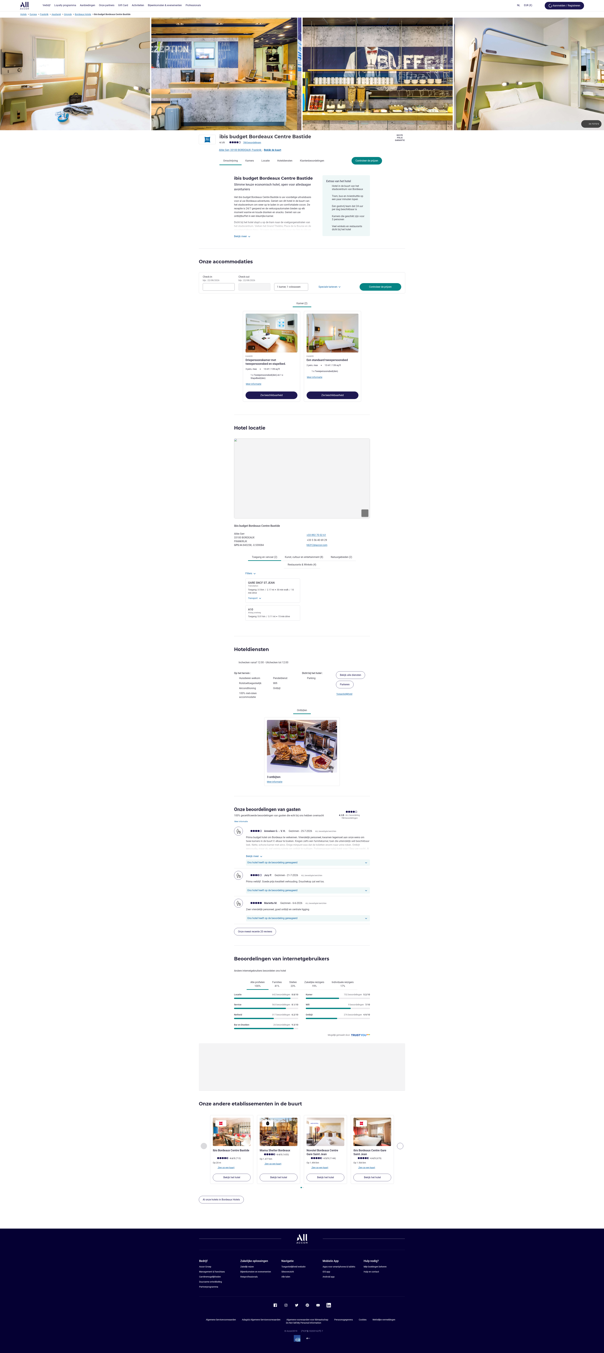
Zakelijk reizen (247, 1266)
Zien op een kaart (226, 1167)
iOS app (326, 1271)
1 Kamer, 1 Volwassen (289, 286)
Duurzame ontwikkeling (210, 1281)
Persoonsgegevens (343, 1319)
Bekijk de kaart (272, 149)
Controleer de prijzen (366, 160)
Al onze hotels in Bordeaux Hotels (221, 1199)
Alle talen (285, 1276)
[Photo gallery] (302, 74)
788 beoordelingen (252, 142)
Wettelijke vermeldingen (383, 1319)
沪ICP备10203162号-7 (312, 1331)
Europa (33, 14)
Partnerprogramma (208, 1287)
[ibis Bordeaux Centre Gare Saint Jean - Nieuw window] (372, 1132)
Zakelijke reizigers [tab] (314, 984)
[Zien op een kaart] (302, 478)
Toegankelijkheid (344, 694)
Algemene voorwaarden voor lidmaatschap (307, 1319)
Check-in (211, 278)
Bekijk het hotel (231, 1177)
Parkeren (345, 684)
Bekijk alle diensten (350, 675)
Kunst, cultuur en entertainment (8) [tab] (304, 557)
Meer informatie (274, 781)
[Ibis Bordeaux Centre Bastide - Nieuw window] (232, 1132)
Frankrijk (44, 14)
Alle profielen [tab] (257, 984)
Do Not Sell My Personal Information (303, 1323)
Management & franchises (212, 1271)
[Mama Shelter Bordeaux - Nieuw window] (278, 1132)
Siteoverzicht (287, 1271)
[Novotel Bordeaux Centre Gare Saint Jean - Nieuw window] (325, 1132)
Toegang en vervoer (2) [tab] (264, 557)
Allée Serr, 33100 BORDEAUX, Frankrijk (240, 149)
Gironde (68, 14)
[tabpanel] (302, 356)
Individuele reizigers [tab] (343, 984)
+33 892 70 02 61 (316, 535)
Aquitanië (56, 14)
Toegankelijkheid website (293, 1266)
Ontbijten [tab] (302, 710)
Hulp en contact (371, 1271)
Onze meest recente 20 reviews (255, 931)
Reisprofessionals (249, 1276)
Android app (329, 1276)
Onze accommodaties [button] (226, 262)
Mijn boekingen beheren (375, 1266)
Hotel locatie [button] (249, 428)
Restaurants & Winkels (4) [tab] (302, 564)
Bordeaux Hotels (83, 14)
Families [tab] (277, 984)
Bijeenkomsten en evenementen (255, 1271)
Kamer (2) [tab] (302, 303)
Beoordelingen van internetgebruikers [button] (281, 959)
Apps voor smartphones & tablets (339, 1266)
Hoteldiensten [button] (251, 649)
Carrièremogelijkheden (210, 1276)
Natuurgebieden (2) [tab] (341, 557)
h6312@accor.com (317, 545)
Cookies (362, 1319)
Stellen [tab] (293, 984)
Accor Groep (205, 1266)
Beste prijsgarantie (400, 137)
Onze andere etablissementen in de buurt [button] (250, 1104)
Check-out (246, 278)
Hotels (23, 14)
